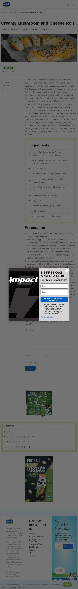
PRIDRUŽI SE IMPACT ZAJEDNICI (54, 299)
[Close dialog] (67, 270)
